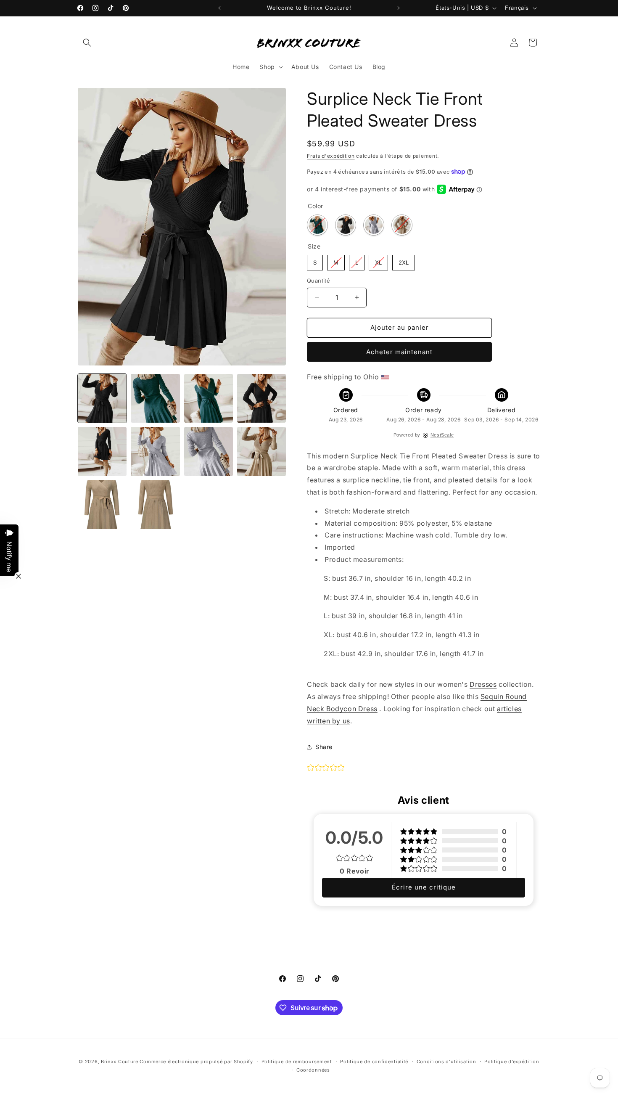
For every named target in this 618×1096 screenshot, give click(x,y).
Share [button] (324, 746)
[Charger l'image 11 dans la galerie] (261, 451)
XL (378, 260)
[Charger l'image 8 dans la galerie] (155, 451)
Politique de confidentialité (374, 1061)
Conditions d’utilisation (446, 1061)
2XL (403, 260)
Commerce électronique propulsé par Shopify (196, 1061)
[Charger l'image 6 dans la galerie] (102, 451)
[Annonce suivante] (398, 8)
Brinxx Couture (119, 1061)
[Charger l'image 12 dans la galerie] (102, 504)
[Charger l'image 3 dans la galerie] (155, 398)
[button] (87, 42)
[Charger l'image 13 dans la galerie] (155, 504)
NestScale (442, 434)
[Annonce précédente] (219, 8)
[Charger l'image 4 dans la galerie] (208, 398)
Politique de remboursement (296, 1061)
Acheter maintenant (399, 352)
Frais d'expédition (331, 156)
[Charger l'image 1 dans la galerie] (102, 398)
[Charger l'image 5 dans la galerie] (261, 398)
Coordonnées (313, 1070)
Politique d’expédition (511, 1061)
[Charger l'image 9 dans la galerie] (208, 451)
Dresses (483, 684)
